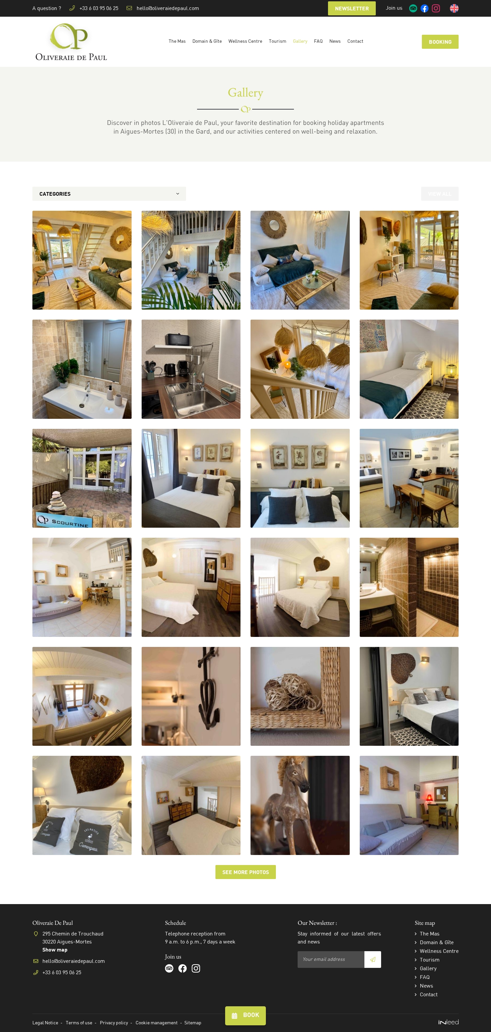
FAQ (318, 41)
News (335, 41)
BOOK (251, 1016)
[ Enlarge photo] (82, 260)
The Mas (177, 41)
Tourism (277, 41)
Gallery (300, 41)
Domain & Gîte (207, 41)
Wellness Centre (245, 41)
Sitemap (192, 1023)
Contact (355, 41)
